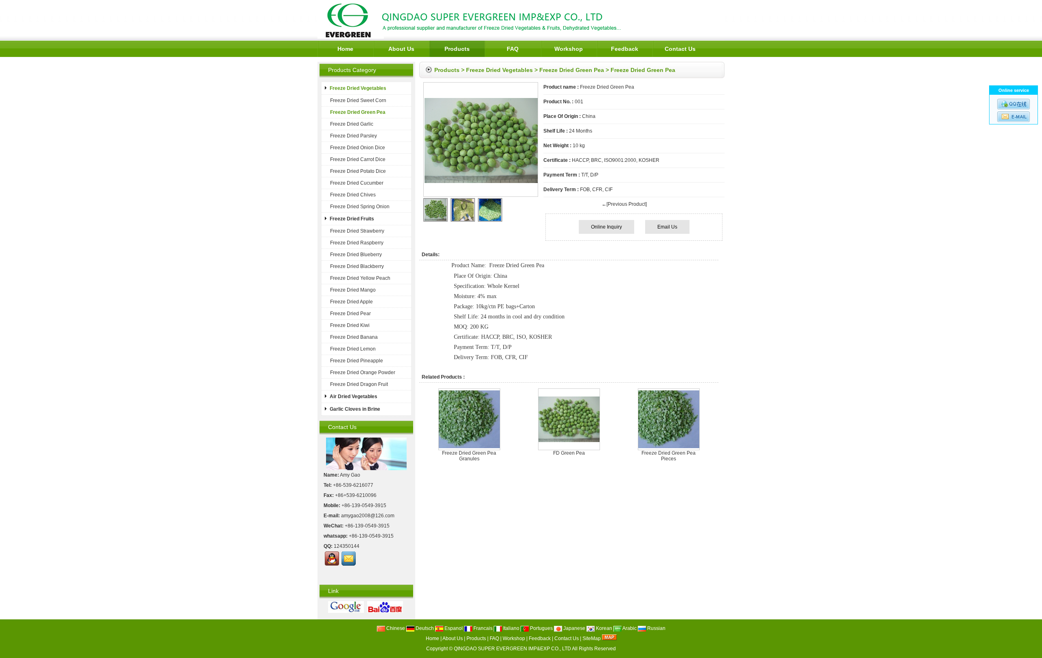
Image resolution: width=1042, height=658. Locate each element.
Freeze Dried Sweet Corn (358, 100)
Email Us (667, 227)
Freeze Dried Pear (350, 313)
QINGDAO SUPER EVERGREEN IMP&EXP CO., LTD (512, 648)
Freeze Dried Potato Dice (358, 171)
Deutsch (424, 628)
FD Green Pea (569, 453)
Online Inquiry (606, 227)
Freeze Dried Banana (354, 337)
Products (457, 49)
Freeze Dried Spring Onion (360, 206)
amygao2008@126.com (367, 516)
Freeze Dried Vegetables (499, 70)
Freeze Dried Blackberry (357, 266)
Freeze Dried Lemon (353, 349)
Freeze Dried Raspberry (356, 243)
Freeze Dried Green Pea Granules (469, 456)
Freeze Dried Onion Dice (357, 147)
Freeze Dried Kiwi (350, 325)
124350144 (346, 546)
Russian (655, 628)
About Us (401, 49)
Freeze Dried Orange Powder (362, 372)
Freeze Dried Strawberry (357, 231)
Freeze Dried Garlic (351, 124)
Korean (603, 628)
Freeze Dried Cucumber (356, 183)
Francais (482, 628)
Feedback (624, 49)
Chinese (395, 628)
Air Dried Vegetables (353, 396)
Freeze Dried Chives (353, 195)
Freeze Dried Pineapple (356, 361)
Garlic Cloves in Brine (355, 409)
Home (345, 49)
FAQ (513, 49)
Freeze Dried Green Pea (571, 70)
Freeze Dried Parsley (353, 136)
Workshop (568, 49)
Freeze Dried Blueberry (356, 254)
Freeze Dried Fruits (352, 219)
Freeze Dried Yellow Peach (360, 278)
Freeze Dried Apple (351, 302)
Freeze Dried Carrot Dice (357, 159)
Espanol (453, 628)
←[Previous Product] (624, 204)
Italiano (510, 628)
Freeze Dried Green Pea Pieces (668, 456)
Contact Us (680, 49)
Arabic (629, 628)
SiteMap (591, 638)
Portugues (541, 628)
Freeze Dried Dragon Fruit (359, 384)
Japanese (573, 628)
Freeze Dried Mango (353, 290)
